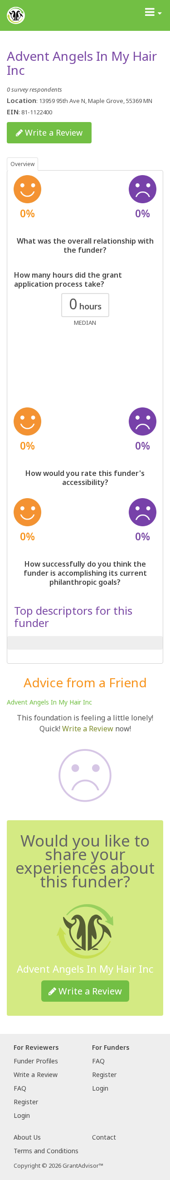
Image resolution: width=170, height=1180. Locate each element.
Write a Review (53, 132)
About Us (27, 1137)
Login (22, 1115)
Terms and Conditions (46, 1150)
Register (26, 1101)
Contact (104, 1137)
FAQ (20, 1088)
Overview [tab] (22, 164)
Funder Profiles (36, 1061)
